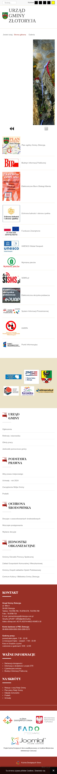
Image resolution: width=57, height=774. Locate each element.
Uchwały (8, 698)
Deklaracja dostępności (13, 663)
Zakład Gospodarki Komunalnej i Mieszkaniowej (22, 563)
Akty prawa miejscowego (12, 474)
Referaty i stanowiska (11, 436)
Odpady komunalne (12, 693)
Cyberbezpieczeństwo (13, 669)
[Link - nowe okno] (13, 376)
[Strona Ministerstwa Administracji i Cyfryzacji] (45, 720)
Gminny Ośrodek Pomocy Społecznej (18, 557)
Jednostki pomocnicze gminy (14, 449)
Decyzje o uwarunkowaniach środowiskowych (21, 519)
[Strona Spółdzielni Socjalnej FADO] (28, 730)
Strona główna (20, 35)
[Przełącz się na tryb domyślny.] (36, 2)
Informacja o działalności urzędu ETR (19, 666)
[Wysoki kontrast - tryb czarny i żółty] (49, 2)
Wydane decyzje (9, 532)
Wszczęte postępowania (12, 525)
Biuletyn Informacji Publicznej (16, 671)
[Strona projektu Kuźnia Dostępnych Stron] (17, 720)
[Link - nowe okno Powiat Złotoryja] (46, 376)
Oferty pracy (7, 442)
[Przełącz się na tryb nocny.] (40, 2)
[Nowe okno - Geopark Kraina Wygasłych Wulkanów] (11, 391)
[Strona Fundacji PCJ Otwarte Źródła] (28, 741)
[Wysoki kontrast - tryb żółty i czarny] (53, 2)
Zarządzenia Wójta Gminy (13, 487)
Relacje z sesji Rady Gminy (15, 688)
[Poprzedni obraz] (12, 128)
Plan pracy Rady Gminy (14, 690)
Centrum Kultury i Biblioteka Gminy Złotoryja (20, 577)
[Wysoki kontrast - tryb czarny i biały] (44, 2)
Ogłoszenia (7, 429)
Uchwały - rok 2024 (10, 480)
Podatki (5, 494)
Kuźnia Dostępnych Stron (31, 763)
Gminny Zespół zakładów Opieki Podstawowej (21, 570)
